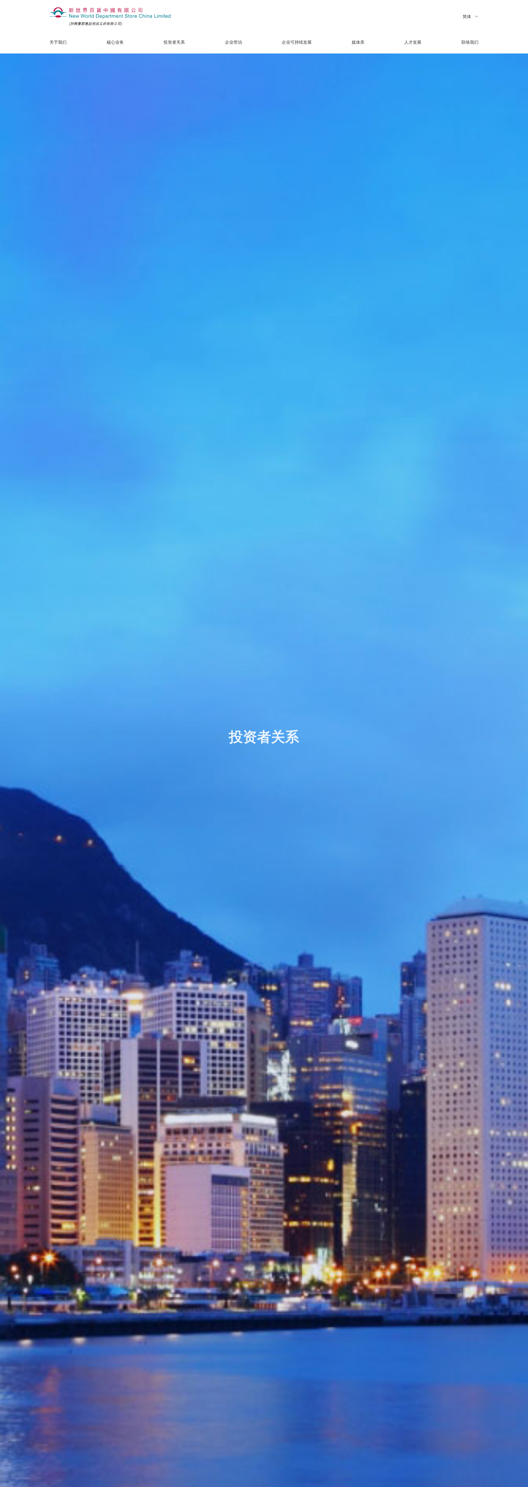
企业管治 (233, 42)
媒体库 (358, 42)
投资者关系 (174, 42)
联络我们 (470, 42)
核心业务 (115, 42)
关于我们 (58, 42)
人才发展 (412, 42)
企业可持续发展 (297, 42)
